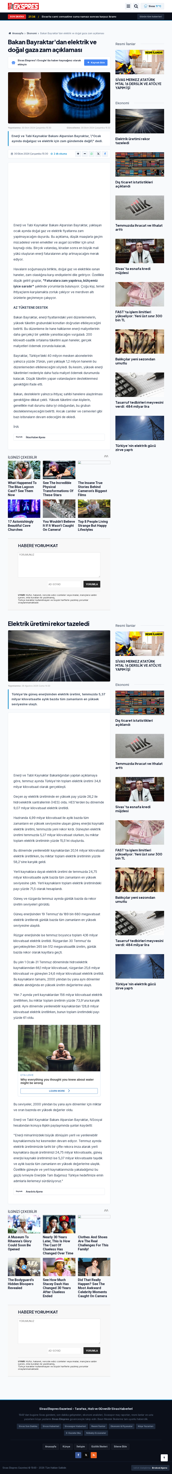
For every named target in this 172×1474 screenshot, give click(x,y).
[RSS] (94, 1455)
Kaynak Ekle (98, 62)
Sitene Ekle (120, 1446)
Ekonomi (32, 33)
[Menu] (128, 6)
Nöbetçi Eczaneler (96, 1433)
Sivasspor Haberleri (75, 1426)
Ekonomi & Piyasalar (122, 1426)
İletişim (81, 1446)
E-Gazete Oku (73, 1433)
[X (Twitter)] (98, 154)
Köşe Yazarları (145, 1426)
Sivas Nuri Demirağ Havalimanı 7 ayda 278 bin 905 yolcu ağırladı (82, 16)
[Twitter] (86, 1455)
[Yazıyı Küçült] (85, 154)
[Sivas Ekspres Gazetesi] (23, 6)
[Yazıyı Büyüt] (78, 154)
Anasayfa (17, 33)
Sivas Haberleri (51, 1426)
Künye (66, 1446)
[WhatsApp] (91, 154)
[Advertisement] (59, 194)
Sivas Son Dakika (28, 1426)
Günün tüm (151, 16)
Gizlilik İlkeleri (99, 1446)
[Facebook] (105, 154)
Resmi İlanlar (98, 1426)
